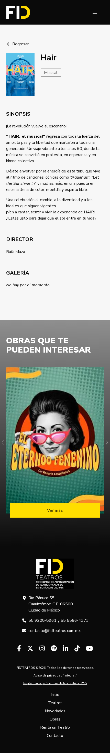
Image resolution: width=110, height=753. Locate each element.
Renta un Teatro (55, 727)
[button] (94, 12)
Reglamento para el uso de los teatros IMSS (55, 683)
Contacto (55, 735)
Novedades (55, 711)
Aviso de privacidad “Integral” (55, 675)
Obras (55, 719)
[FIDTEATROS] (18, 12)
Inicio (55, 694)
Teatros (55, 703)
